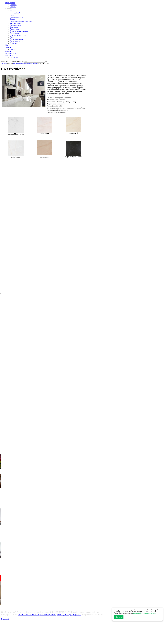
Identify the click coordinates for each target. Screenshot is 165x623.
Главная (4, 63)
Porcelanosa (34, 63)
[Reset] (46, 61)
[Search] (23, 61)
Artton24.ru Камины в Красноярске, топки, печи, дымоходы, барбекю (49, 614)
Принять (119, 617)
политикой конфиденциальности (144, 613)
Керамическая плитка (21, 63)
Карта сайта (5, 619)
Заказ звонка (16, 61)
